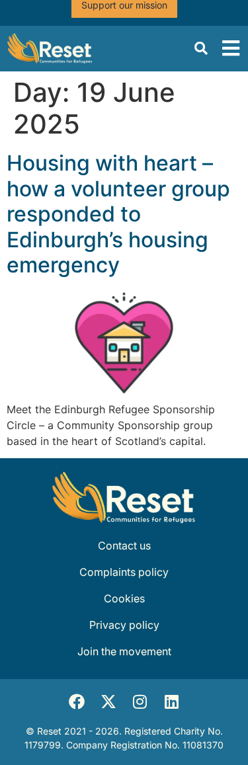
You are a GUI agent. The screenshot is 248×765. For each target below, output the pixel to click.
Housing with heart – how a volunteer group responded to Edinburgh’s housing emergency (118, 214)
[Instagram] (140, 701)
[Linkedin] (172, 701)
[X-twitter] (108, 701)
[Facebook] (77, 701)
